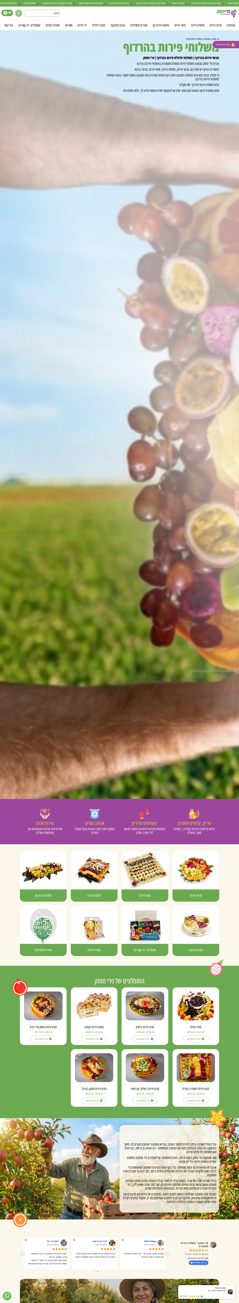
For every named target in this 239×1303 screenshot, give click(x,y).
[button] (234, 1285)
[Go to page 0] (97, 1271)
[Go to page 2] (93, 1271)
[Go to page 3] (91, 1271)
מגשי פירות (216, 25)
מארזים (68, 25)
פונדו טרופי (196, 1026)
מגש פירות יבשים (145, 1026)
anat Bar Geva (144, 1241)
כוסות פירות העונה (94, 1026)
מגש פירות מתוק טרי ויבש (43, 1026)
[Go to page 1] (95, 1271)
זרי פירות (82, 25)
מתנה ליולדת (98, 25)
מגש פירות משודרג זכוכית (195, 1088)
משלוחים (207, 39)
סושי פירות (180, 25)
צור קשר (8, 25)
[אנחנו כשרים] (95, 814)
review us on (200, 1262)
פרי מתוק (215, 39)
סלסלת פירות (197, 25)
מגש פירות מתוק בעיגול (94, 1088)
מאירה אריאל (48, 1241)
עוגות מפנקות (118, 25)
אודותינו (231, 25)
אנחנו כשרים (94, 823)
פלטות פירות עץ (161, 25)
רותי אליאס (97, 1241)
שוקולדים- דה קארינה (29, 25)
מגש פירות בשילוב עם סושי (145, 1088)
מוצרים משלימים (138, 25)
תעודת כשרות (53, 25)
